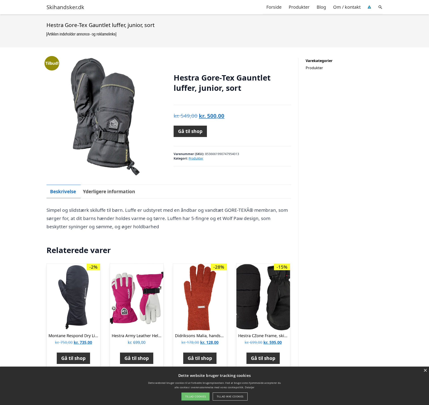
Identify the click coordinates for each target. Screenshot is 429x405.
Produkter (299, 7)
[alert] (214, 386)
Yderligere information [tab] (109, 191)
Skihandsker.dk (65, 7)
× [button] (425, 370)
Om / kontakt (347, 7)
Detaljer (249, 387)
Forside (274, 7)
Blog (321, 7)
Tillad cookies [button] (195, 396)
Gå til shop (190, 131)
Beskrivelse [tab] (63, 191)
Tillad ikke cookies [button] (230, 396)
